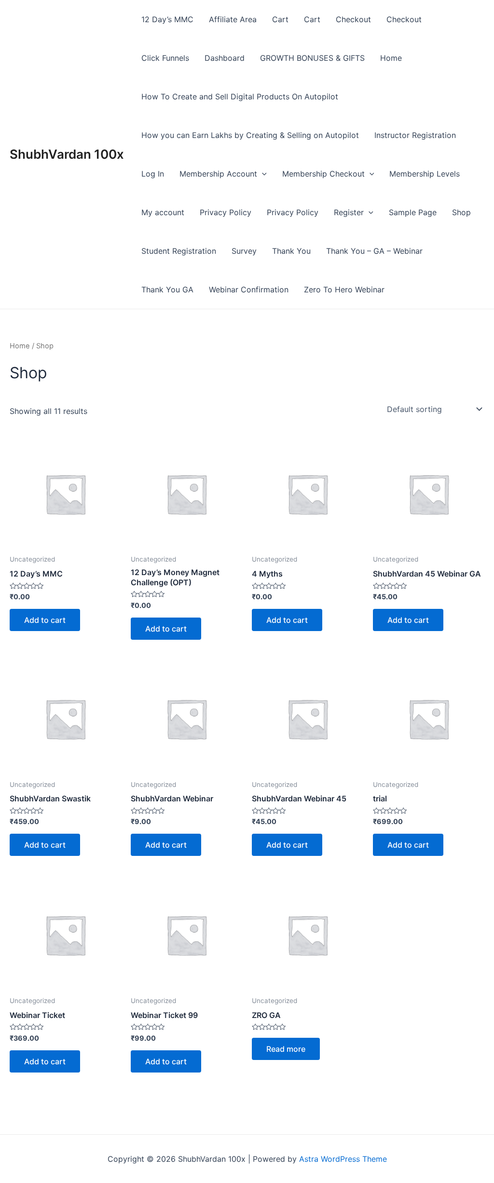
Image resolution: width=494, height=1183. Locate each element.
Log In (152, 174)
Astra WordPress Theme (343, 1159)
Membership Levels (424, 174)
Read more (285, 1049)
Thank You (291, 251)
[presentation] (262, 173)
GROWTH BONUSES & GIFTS (312, 58)
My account (162, 212)
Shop (461, 212)
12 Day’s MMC (167, 19)
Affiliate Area (233, 19)
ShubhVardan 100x (67, 154)
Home (391, 58)
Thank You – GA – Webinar (374, 251)
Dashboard (225, 58)
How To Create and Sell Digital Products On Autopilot (239, 96)
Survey (244, 251)
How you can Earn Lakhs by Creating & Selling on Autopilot (250, 135)
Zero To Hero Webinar (344, 289)
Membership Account (218, 174)
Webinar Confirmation (248, 289)
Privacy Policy (225, 212)
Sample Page (413, 212)
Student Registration (178, 251)
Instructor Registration (415, 135)
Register (349, 212)
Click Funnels (165, 58)
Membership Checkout (323, 174)
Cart (280, 19)
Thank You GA (167, 289)
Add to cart (45, 620)
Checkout (353, 19)
